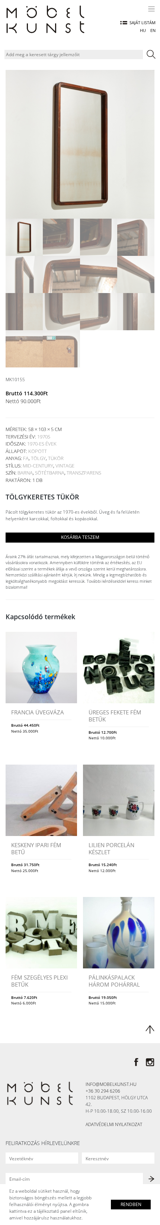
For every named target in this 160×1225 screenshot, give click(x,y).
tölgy (38, 458)
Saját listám (142, 22)
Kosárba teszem (80, 537)
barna (25, 472)
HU (143, 30)
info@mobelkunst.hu (111, 1084)
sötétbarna (49, 472)
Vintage (64, 465)
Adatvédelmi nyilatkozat (114, 1124)
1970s (43, 436)
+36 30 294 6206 (103, 1091)
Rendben (131, 1204)
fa (26, 458)
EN (153, 30)
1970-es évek (42, 443)
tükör (56, 458)
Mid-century (38, 465)
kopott (37, 451)
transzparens (84, 472)
